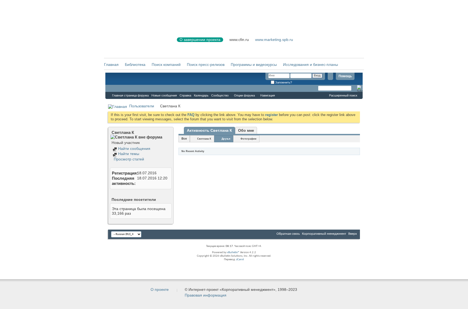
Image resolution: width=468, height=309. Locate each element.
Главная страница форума (130, 95)
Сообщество (220, 95)
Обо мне (246, 130)
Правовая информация (205, 295)
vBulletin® (233, 252)
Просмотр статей (128, 159)
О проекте (160, 289)
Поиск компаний (166, 64)
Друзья (226, 138)
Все (184, 138)
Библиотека (135, 64)
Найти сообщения (133, 148)
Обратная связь (288, 234)
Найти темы (128, 154)
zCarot (240, 259)
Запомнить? (283, 82)
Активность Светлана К (209, 130)
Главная (111, 64)
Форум (116, 88)
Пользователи (141, 106)
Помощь (345, 76)
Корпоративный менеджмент (324, 234)
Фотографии (248, 138)
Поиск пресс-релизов (206, 64)
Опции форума (244, 95)
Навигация (267, 95)
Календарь (201, 95)
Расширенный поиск (343, 95)
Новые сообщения (164, 95)
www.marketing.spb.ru (274, 39)
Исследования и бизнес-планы (310, 64)
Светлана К (204, 138)
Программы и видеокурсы (254, 64)
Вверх (352, 234)
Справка (185, 95)
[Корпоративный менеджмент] (135, 43)
